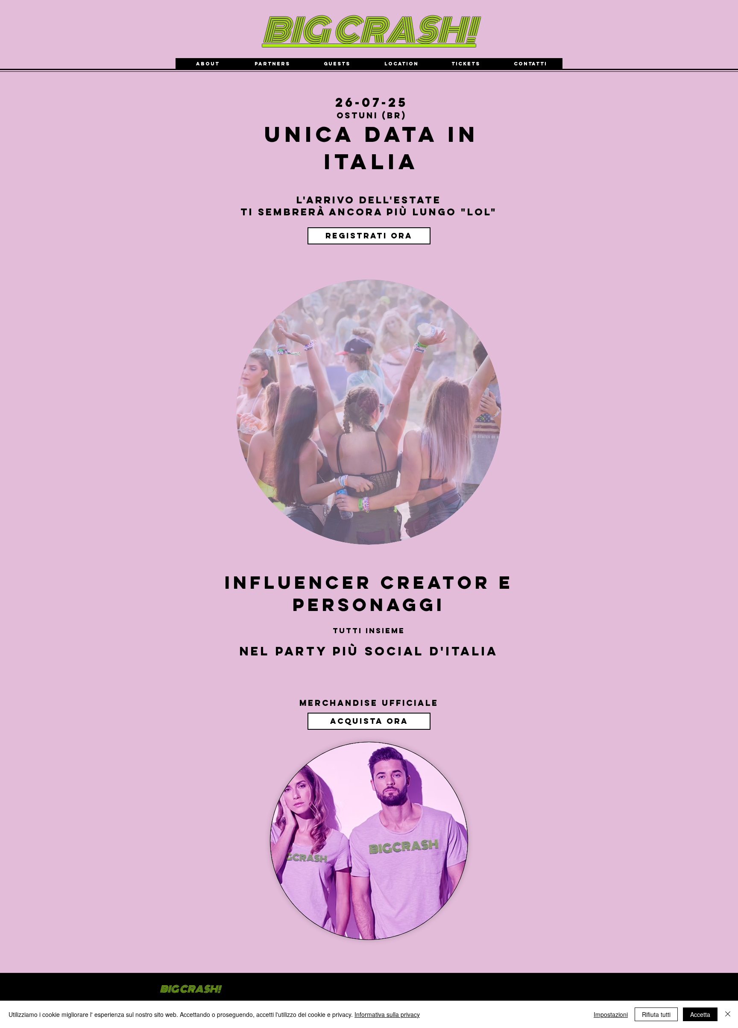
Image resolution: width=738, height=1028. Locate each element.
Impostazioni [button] (611, 1014)
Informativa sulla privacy (387, 1014)
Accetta (700, 1014)
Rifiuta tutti (656, 1014)
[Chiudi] (728, 1014)
